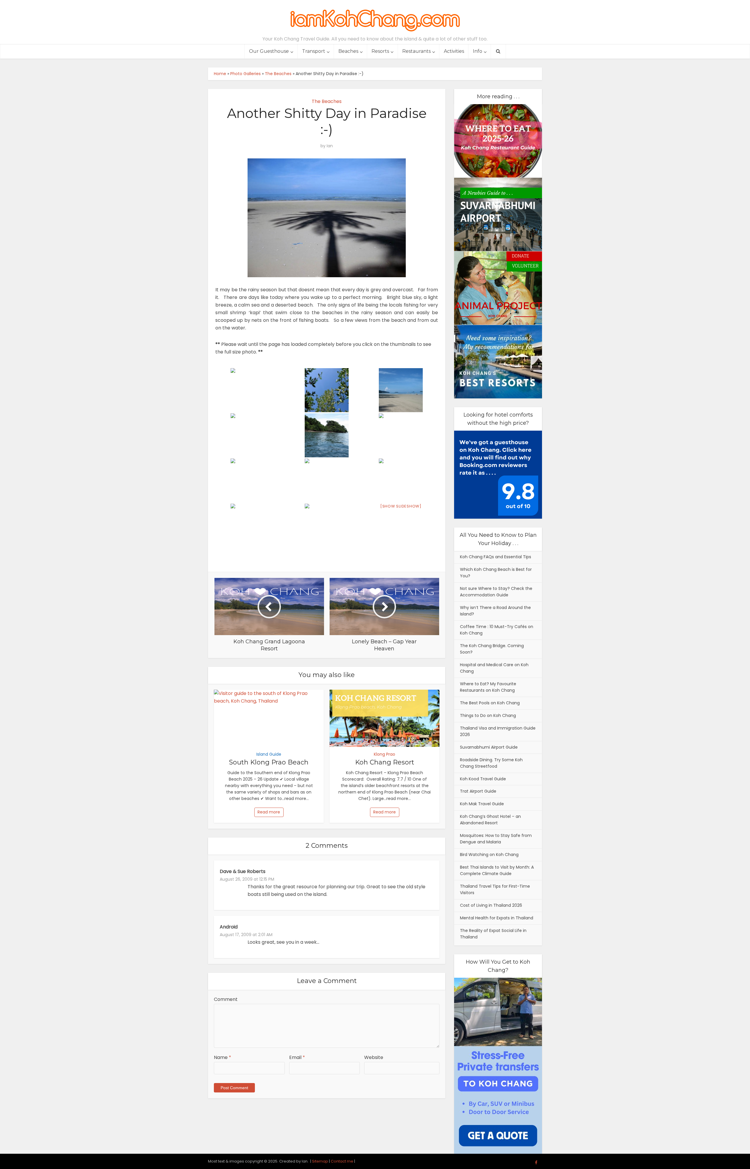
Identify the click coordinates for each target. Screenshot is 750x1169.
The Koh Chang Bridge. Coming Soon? (492, 649)
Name (222, 1057)
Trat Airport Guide (478, 791)
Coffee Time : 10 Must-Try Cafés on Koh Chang (496, 630)
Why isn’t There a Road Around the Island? (495, 611)
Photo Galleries (245, 74)
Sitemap (320, 1161)
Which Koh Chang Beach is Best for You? (496, 572)
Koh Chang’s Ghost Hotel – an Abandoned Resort (490, 819)
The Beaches (278, 74)
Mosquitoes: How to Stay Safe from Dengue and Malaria (496, 839)
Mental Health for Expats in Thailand (496, 918)
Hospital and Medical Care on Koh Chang (494, 668)
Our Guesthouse (269, 51)
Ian (330, 145)
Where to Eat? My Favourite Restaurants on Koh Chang (488, 687)
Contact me (342, 1161)
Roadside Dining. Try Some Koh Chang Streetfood (491, 763)
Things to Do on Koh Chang (488, 715)
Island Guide (268, 754)
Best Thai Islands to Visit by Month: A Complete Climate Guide (497, 870)
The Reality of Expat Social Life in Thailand (493, 934)
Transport (313, 51)
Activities (454, 51)
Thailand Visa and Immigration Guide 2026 (498, 731)
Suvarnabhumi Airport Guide (489, 747)
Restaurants (416, 51)
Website (373, 1057)
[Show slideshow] (401, 506)
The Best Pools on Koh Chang (490, 703)
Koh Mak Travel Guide (482, 804)
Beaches (348, 51)
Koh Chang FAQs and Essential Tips (495, 557)
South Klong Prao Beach (268, 762)
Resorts (380, 51)
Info (477, 51)
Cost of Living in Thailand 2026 (491, 905)
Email (297, 1057)
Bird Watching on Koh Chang (489, 854)
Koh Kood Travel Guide (483, 779)
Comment (226, 999)
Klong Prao (384, 754)
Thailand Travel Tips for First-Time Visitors (495, 889)
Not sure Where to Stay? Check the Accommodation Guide (496, 592)
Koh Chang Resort (384, 762)
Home (220, 74)
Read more (269, 812)
